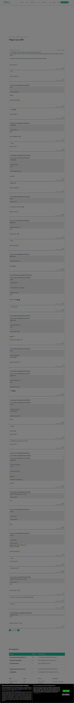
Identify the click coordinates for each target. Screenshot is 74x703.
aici (14, 696)
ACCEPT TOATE (66, 690)
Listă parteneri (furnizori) (37, 693)
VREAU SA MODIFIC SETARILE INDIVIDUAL (66, 694)
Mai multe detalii (17, 690)
